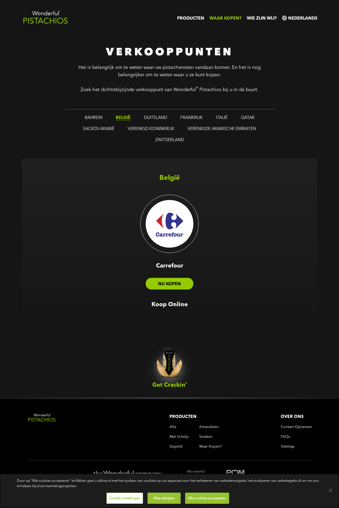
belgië (123, 117)
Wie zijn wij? (262, 18)
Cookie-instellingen (124, 498)
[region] (169, 491)
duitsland (155, 117)
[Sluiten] (330, 490)
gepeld (176, 446)
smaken (205, 436)
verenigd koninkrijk (151, 128)
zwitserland (169, 139)
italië (222, 117)
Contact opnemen (296, 427)
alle (173, 427)
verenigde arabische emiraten (222, 128)
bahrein (93, 117)
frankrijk (191, 117)
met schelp (179, 436)
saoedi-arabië (98, 128)
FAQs (285, 436)
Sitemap (288, 446)
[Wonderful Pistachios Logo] (45, 23)
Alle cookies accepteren (207, 498)
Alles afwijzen (164, 498)
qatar (248, 117)
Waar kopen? (225, 18)
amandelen (209, 427)
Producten (190, 18)
